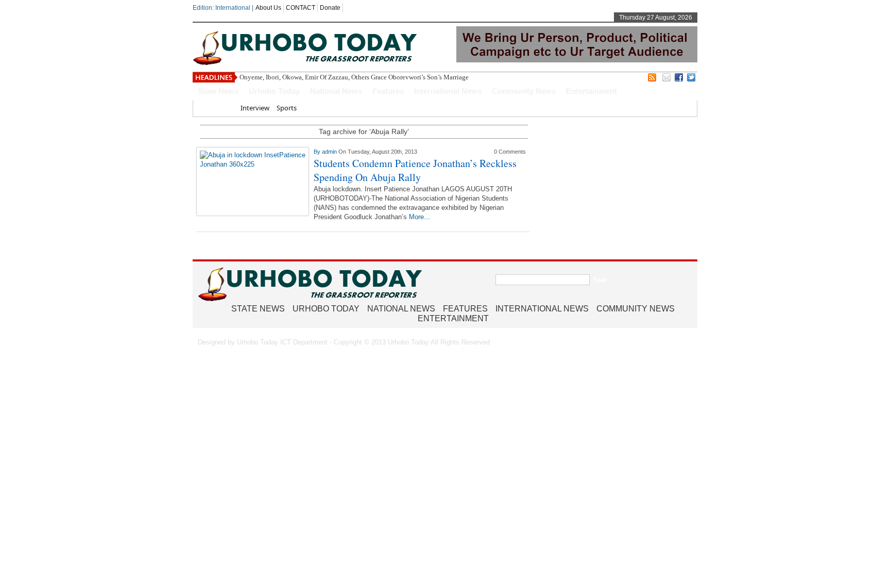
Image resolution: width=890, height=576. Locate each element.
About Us (268, 7)
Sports (287, 107)
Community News (524, 91)
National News (336, 91)
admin (330, 152)
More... (419, 217)
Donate (330, 7)
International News (448, 91)
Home (223, 107)
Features (388, 91)
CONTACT (300, 7)
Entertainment (591, 91)
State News (218, 91)
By (318, 152)
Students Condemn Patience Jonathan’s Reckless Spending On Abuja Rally (415, 170)
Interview (255, 107)
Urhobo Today (274, 91)
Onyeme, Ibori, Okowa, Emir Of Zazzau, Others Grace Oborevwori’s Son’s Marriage (354, 77)
